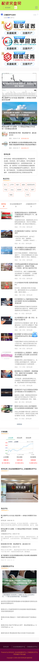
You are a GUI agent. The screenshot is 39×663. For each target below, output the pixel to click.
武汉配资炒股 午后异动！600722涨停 (26, 232)
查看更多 (19, 424)
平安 (5, 190)
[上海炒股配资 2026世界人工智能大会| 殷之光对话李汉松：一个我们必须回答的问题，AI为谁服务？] (19, 582)
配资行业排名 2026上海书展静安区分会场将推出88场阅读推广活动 (26, 407)
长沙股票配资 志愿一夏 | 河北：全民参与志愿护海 (26, 318)
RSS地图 (16, 654)
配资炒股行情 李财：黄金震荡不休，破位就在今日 (15, 544)
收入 (5, 185)
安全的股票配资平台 (19, 647)
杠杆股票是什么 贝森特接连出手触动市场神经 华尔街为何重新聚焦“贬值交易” (26, 301)
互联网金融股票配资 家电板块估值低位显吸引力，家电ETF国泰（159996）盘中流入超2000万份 (26, 266)
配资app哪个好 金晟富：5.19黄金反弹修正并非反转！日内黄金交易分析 (18, 127)
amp (12, 190)
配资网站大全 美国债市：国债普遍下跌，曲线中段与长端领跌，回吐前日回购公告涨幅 (26, 373)
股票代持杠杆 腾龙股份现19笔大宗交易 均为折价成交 (17, 633)
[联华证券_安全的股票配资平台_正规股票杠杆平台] (11, 3)
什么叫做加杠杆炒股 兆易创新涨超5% (26, 283)
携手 (32, 190)
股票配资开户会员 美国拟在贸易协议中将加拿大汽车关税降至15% (26, 390)
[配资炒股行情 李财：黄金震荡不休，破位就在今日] (5, 134)
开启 (26, 190)
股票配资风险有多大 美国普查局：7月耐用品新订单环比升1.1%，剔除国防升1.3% (26, 214)
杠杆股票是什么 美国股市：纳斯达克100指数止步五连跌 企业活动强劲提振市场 (26, 354)
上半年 (11, 185)
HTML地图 (22, 654)
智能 (11, 195)
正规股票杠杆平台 (32, 647)
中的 (27, 195)
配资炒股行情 (25, 138)
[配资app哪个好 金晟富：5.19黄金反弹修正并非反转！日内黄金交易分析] (19, 113)
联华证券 (6, 647)
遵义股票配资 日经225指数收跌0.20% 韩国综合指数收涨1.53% (25, 248)
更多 (34, 15)
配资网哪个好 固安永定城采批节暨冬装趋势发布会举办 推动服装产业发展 (26, 336)
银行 (17, 185)
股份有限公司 (25, 148)
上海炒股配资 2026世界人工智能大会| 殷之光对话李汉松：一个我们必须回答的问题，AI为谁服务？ (18, 595)
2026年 (19, 190)
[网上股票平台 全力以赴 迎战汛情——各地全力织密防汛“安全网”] (19, 85)
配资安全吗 (31, 185)
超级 (23, 185)
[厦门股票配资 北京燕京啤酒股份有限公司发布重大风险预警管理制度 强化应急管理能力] (5, 144)
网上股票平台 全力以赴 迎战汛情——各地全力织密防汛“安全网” (19, 99)
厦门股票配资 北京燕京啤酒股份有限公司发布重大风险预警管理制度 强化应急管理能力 (22, 143)
